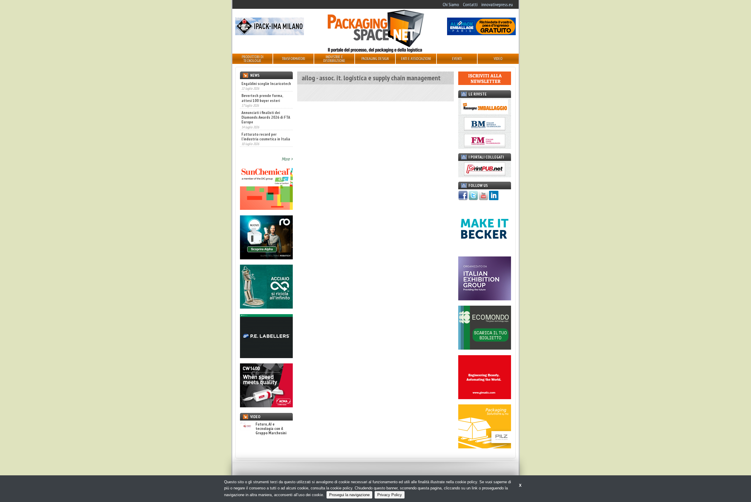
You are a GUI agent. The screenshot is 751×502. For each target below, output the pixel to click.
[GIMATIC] (484, 397)
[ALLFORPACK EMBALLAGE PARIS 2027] (481, 33)
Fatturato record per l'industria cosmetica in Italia (265, 127)
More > (287, 159)
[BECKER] (484, 249)
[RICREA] (266, 307)
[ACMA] (266, 406)
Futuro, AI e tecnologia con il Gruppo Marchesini (271, 428)
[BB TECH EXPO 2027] (484, 299)
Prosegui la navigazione (349, 495)
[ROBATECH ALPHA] (266, 258)
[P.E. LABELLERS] (266, 356)
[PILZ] (484, 447)
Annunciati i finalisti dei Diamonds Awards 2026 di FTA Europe (265, 108)
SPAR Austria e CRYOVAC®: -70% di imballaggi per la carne (262, 146)
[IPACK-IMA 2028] (269, 33)
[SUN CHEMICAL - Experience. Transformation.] (266, 208)
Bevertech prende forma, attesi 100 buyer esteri (262, 89)
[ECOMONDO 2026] (484, 348)
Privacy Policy (389, 495)
